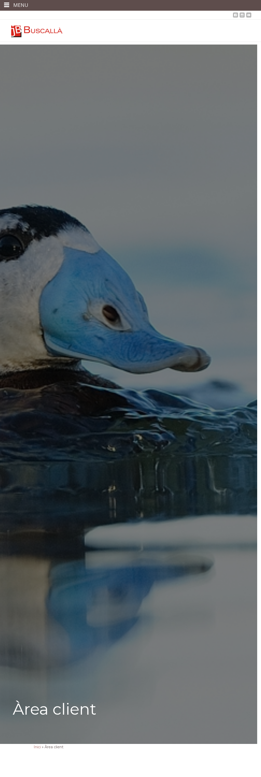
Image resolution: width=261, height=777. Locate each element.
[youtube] (248, 16)
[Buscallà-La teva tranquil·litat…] (33, 30)
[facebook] (235, 16)
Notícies (117, 15)
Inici (14, 15)
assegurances (71, 15)
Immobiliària (97, 15)
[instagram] (242, 16)
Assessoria (48, 15)
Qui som (28, 15)
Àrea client (156, 15)
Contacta (136, 15)
